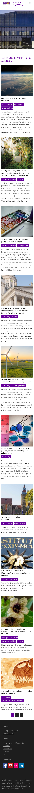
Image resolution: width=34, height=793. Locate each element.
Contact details (8, 734)
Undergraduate (7, 108)
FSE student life (7, 105)
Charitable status (18, 786)
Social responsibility (9, 179)
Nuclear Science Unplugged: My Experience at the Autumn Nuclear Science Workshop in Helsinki (14, 310)
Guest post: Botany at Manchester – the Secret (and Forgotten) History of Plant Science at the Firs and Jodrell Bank (16, 173)
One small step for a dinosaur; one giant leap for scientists (16, 692)
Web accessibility (14, 783)
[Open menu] (29, 3)
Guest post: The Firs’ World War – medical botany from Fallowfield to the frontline (16, 631)
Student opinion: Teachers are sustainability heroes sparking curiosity (16, 380)
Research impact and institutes (12, 701)
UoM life (20, 179)
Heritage (5, 579)
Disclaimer (6, 780)
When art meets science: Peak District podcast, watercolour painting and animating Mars (15, 450)
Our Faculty (6, 317)
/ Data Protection (16, 780)
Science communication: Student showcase (13, 518)
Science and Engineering (18, 3)
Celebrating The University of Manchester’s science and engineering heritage (15, 573)
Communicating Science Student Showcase (13, 99)
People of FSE (18, 105)
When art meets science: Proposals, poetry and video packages (15, 240)
